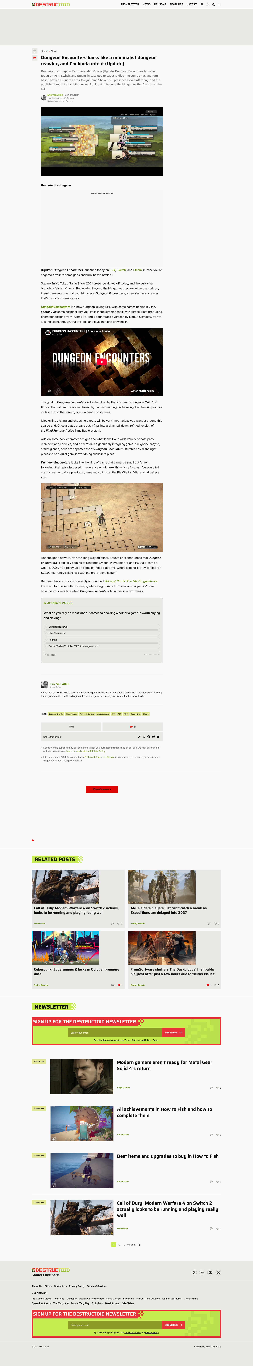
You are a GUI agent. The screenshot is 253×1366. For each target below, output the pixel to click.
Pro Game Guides (41, 1298)
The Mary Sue (61, 1303)
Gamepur (72, 1298)
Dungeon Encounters (55, 307)
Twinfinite (58, 1298)
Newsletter (130, 4)
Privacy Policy (152, 1040)
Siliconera (128, 1298)
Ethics (48, 1286)
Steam (137, 270)
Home (44, 51)
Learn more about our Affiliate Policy (85, 751)
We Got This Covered (148, 1298)
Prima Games (113, 1298)
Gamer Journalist (172, 1298)
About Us (37, 1286)
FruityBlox (97, 1303)
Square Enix (135, 714)
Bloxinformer (112, 1303)
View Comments (102, 789)
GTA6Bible (128, 1303)
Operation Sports (41, 1303)
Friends (53, 639)
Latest (192, 4)
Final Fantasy (71, 714)
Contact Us (60, 1286)
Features (176, 4)
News (147, 4)
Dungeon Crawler (56, 714)
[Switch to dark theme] (214, 4)
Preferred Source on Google (99, 757)
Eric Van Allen (55, 94)
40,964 (131, 1244)
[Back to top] (33, 840)
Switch (121, 270)
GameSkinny (191, 1298)
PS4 (112, 270)
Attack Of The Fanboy (91, 1298)
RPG (126, 714)
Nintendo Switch (87, 714)
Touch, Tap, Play (80, 1303)
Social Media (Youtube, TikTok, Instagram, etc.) (74, 646)
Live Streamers (57, 633)
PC (113, 714)
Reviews (160, 4)
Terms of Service (132, 1040)
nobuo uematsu (103, 714)
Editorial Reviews (58, 626)
